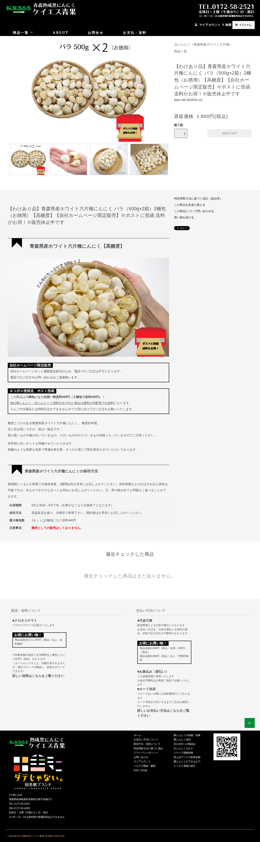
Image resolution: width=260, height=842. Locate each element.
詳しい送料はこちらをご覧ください (38, 676)
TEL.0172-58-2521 (19, 803)
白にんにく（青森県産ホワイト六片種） (203, 44)
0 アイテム (245, 25)
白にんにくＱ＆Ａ (183, 748)
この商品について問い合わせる (194, 211)
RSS (136, 770)
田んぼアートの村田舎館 (187, 757)
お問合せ (96, 32)
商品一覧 (21, 32)
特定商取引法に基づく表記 (148, 748)
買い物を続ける (184, 217)
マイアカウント (210, 24)
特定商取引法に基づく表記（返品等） (198, 198)
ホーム (137, 735)
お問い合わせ (141, 757)
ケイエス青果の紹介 (185, 766)
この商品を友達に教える (189, 204)
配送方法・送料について (147, 744)
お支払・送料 (134, 32)
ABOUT (60, 32)
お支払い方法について (146, 739)
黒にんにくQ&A (182, 739)
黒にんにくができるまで (187, 761)
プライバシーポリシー (146, 752)
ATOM (144, 770)
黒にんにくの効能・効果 (187, 735)
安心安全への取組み (185, 744)
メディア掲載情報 (183, 752)
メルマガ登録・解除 (145, 766)
